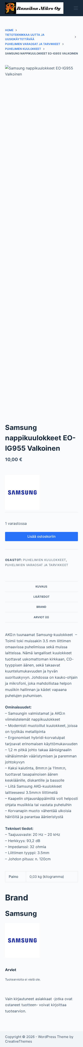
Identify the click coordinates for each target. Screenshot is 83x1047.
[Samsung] (22, 492)
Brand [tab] (41, 607)
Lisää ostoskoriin (41, 536)
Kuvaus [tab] (41, 586)
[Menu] (76, 8)
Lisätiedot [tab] (41, 596)
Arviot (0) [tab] (41, 617)
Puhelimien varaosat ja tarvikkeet (36, 565)
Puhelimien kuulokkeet (44, 560)
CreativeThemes (18, 1041)
